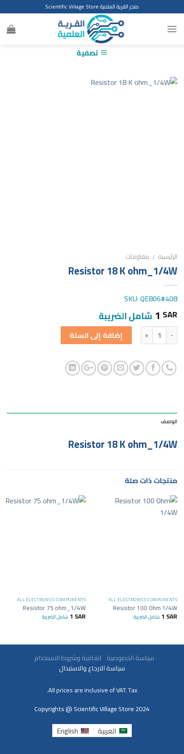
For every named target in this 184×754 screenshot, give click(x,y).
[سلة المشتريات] (11, 29)
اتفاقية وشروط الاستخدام (67, 658)
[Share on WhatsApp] (169, 368)
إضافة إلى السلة (96, 335)
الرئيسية (167, 256)
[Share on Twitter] (137, 368)
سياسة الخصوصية (128, 658)
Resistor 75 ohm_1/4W (54, 608)
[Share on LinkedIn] (72, 368)
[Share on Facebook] (153, 368)
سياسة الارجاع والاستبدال (92, 668)
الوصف (169, 421)
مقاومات (137, 256)
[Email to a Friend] (120, 368)
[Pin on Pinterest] (104, 368)
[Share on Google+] (88, 368)
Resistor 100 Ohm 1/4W (145, 608)
